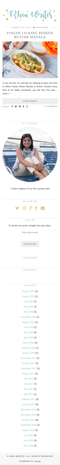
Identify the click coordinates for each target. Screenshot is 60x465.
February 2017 (28, 399)
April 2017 (28, 394)
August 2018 (28, 322)
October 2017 (28, 363)
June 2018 (29, 327)
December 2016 (28, 409)
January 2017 (28, 404)
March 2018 (28, 342)
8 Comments (51, 106)
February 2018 (28, 348)
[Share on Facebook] (12, 106)
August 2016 (28, 430)
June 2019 (29, 306)
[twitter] (17, 208)
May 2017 (28, 389)
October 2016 (28, 420)
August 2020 (28, 291)
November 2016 (28, 415)
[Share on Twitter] (16, 106)
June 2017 (29, 384)
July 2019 (28, 301)
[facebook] (30, 208)
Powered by (30, 461)
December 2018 (28, 317)
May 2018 (28, 332)
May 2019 (28, 312)
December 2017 (28, 358)
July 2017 (28, 378)
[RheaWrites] (30, 13)
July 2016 (28, 435)
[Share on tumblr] (23, 106)
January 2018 (28, 353)
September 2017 (28, 368)
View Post (30, 101)
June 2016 (29, 440)
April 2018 (28, 337)
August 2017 (28, 373)
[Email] (43, 208)
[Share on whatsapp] (27, 106)
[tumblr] (36, 208)
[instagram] (24, 208)
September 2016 (28, 425)
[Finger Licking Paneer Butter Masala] (30, 77)
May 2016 (28, 445)
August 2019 (28, 296)
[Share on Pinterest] (20, 106)
